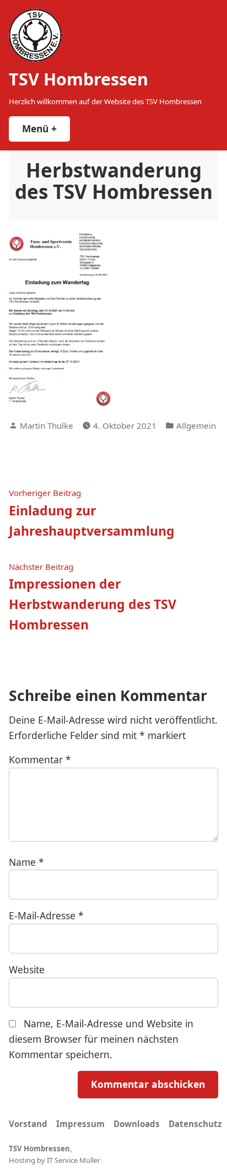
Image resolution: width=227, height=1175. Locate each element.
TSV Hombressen (78, 78)
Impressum (80, 1123)
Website (27, 969)
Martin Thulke (46, 425)
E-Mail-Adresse (46, 915)
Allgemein (196, 425)
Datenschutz (195, 1123)
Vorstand (28, 1123)
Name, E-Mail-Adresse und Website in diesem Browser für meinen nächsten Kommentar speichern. (101, 1039)
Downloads (137, 1123)
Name (26, 862)
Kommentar (40, 759)
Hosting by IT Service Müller (54, 1160)
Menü (46, 128)
